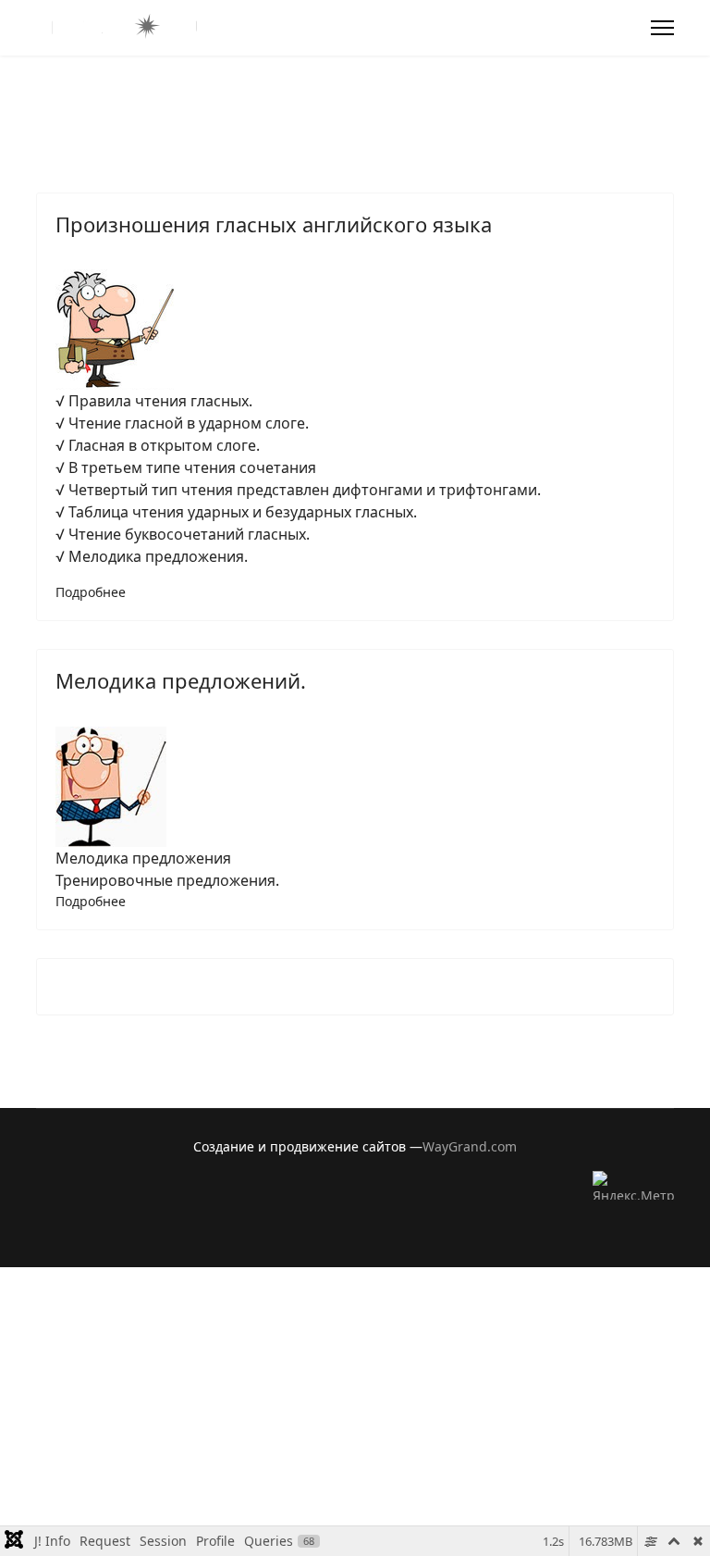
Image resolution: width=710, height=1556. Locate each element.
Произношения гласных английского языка (273, 224)
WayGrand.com (469, 1146)
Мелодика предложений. (180, 680)
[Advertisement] (355, 1396)
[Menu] (662, 28)
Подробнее (90, 592)
